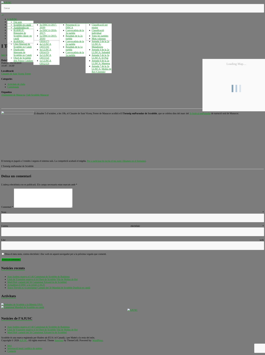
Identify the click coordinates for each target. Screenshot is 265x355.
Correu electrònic (132, 226)
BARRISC (18, 41)
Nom (132, 212)
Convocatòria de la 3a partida (75, 31)
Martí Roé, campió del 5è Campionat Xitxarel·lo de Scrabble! (37, 282)
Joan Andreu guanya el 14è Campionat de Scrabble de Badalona (38, 276)
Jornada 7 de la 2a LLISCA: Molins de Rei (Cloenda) (101, 69)
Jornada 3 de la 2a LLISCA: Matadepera (100, 44)
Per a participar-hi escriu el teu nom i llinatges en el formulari (116, 161)
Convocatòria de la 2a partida (75, 42)
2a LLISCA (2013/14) (45, 56)
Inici (3, 55)
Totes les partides (100, 36)
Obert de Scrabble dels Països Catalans (23, 59)
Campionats (13, 87)
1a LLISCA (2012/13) (45, 62)
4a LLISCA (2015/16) (45, 45)
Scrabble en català (22, 24)
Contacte (11, 351)
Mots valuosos (99, 38)
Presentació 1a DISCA (73, 26)
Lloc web (132, 240)
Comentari (7, 207)
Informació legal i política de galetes (24, 348)
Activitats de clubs (16, 84)
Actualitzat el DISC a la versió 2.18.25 (26, 285)
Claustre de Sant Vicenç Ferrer (16, 73)
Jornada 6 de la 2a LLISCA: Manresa (101, 62)
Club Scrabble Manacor (37, 95)
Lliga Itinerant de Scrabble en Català (22, 45)
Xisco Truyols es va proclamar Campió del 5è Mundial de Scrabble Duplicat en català (48, 287)
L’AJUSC (12, 19)
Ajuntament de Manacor (13, 95)
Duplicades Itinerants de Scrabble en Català (22, 52)
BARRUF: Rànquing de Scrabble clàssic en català (22, 34)
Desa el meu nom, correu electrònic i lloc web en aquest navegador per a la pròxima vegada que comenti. (55, 254)
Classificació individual (98, 31)
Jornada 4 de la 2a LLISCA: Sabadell (101, 51)
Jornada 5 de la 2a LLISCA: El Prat (100, 56)
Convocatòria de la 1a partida (75, 53)
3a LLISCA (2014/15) (45, 51)
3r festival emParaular (200, 113)
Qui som (17, 22)
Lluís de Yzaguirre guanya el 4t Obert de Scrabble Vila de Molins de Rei (42, 279)
